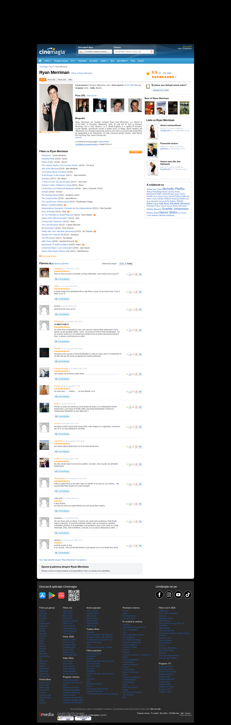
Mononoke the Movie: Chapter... (99, 647)
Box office (164, 713)
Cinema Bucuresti (70, 680)
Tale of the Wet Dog (50, 169)
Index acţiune (68, 666)
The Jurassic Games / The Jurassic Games (60, 165)
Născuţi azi (91, 626)
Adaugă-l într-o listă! (160, 90)
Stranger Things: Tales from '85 (99, 637)
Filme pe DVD (69, 626)
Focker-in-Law (165, 638)
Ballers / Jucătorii (49, 205)
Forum (141, 61)
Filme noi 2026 (69, 640)
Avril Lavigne (92, 611)
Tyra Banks (182, 213)
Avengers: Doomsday (168, 648)
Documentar (44, 623)
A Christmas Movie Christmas (54, 172)
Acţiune (42, 611)
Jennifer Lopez (92, 613)
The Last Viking (93, 666)
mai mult (78, 137)
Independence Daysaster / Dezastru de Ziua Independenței (67, 208)
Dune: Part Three (166, 650)
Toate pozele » (92, 96)
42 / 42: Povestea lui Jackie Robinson (58, 215)
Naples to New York (94, 691)
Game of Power (165, 640)
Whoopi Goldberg (166, 215)
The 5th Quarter (48, 238)
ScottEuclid (165, 131)
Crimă (41, 621)
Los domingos (129, 670)
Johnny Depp (92, 618)
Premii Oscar (44, 682)
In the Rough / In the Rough (54, 175)
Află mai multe (155, 709)
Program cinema (61, 61)
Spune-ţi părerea (61, 264)
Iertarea (126, 650)
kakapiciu (58, 269)
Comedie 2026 (69, 645)
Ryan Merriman (54, 72)
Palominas (46, 155)
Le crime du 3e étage (132, 640)
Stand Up (43, 661)
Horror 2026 (68, 650)
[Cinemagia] (40, 61)
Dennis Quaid (153, 213)
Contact (75, 715)
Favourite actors (169, 143)
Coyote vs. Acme (130, 647)
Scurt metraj (44, 656)
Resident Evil (128, 662)
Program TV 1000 (166, 687)
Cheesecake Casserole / (52, 221)
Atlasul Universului (131, 672)
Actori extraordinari (170, 125)
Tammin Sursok (166, 206)
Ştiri (112, 61)
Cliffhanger (163, 611)
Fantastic (43, 633)
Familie (42, 631)
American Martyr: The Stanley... (99, 635)
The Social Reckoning (132, 692)
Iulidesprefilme (103, 142)
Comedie (43, 618)
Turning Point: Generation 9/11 (99, 640)
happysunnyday (61, 368)
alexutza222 (59, 478)
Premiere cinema (70, 621)
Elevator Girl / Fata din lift (52, 235)
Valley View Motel (94, 642)
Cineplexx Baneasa (71, 693)
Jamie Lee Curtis (154, 189)
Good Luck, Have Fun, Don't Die (100, 661)
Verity (125, 685)
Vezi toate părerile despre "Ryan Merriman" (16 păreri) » (63, 560)
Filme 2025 (67, 618)
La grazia (90, 679)
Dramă (42, 628)
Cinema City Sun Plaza (73, 698)
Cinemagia (43, 67)
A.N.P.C (104, 715)
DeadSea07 (165, 169)
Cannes (42, 693)
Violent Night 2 (165, 643)
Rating (129, 263)
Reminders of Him (94, 684)
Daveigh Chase (153, 206)
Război (42, 651)
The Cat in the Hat (166, 631)
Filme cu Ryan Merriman (81, 73)
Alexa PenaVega (154, 192)
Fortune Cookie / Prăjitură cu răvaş (56, 185)
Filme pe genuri (47, 607)
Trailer (65, 205)
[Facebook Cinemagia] (159, 595)
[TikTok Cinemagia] (188, 595)
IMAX (65, 685)
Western (42, 666)
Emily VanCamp (180, 206)
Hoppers (90, 659)
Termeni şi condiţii (64, 715)
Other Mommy (165, 621)
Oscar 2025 (44, 687)
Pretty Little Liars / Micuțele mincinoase (58, 231)
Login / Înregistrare (184, 48)
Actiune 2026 (68, 642)
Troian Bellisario (153, 215)
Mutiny (125, 611)
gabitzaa (164, 149)
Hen (124, 697)
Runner (126, 667)
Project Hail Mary (93, 654)
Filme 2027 (67, 613)
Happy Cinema (69, 695)
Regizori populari (70, 674)
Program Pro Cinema (168, 672)
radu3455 (58, 441)
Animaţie (43, 613)
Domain (45, 192)
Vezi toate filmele (49, 256)
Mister (41, 643)
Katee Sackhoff (163, 194)
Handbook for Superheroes (134, 627)
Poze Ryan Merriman (51, 132)
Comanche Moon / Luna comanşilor (57, 248)
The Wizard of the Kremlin (97, 689)
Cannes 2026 (45, 695)
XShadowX (59, 321)
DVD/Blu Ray (174, 713)
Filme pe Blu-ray (70, 628)
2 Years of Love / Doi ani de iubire (56, 182)
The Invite (90, 669)
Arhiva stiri (43, 674)
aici (89, 571)
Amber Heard (92, 621)
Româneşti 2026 (70, 655)
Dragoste (43, 626)
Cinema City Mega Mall (73, 700)
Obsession (91, 656)
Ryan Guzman (168, 192)
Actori (51, 67)
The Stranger (128, 695)
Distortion (46, 178)
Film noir (43, 636)
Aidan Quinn (174, 194)
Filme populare (93, 650)
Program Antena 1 (166, 669)
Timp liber (82, 61)
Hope (125, 675)
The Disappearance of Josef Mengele (102, 694)
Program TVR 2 (165, 692)
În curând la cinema (132, 621)
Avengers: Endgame (131, 677)
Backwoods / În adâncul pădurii (55, 245)
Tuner (88, 676)
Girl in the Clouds (130, 687)
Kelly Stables (170, 201)
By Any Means (129, 637)
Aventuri (42, 616)
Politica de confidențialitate (89, 715)
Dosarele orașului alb (132, 642)
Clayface (162, 616)
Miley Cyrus (91, 616)
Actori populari (69, 671)
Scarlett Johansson (175, 208)
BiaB (56, 404)
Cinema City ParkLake (72, 703)
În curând (94, 61)
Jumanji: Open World (168, 658)
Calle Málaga (128, 682)
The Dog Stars (129, 618)
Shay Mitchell (169, 196)
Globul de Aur (45, 698)
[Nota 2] (154, 77)
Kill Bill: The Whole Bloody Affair (100, 674)
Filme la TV (67, 623)
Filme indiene (68, 633)
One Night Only (129, 616)
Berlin (41, 700)
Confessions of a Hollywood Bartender (58, 188)
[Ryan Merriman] (56, 130)
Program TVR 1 (165, 689)
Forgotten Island (166, 618)
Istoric (41, 641)
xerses (57, 423)
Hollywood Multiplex (71, 690)
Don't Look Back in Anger (133, 635)
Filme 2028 (67, 611)
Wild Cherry (47, 241)
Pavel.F (57, 386)
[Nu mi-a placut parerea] (136, 274)
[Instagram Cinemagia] (169, 595)
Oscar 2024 (44, 690)
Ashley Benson (154, 209)
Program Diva (164, 682)
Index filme (68, 658)
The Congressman (50, 198)
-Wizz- (57, 286)
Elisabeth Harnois (158, 201)
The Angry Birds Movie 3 (169, 655)
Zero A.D (162, 645)
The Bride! (90, 671)
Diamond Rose (48, 159)
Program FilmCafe (166, 679)
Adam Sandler (92, 623)
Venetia (42, 703)
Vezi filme (134, 152)
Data (122, 263)
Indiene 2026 (68, 652)
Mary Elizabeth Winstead (177, 203)
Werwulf (162, 653)
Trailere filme (92, 629)
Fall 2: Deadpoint (130, 630)
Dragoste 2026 (69, 647)
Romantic (43, 654)
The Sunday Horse (50, 195)
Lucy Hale (158, 203)
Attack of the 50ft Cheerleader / (55, 218)
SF (40, 659)
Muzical (42, 649)
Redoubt (126, 652)
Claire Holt (180, 196)
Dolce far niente (93, 664)
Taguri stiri (43, 671)
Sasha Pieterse (164, 198)
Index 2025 (67, 664)
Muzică (42, 646)
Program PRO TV (166, 667)
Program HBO (165, 684)
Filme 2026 (67, 616)
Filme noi (67, 607)
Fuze (88, 681)
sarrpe (57, 459)
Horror (42, 638)
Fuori (125, 613)
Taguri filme (44, 669)
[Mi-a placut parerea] (130, 274)
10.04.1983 (129, 85)
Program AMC (165, 677)
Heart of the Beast (130, 665)
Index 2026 (67, 661)
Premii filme (45, 679)
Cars (125, 632)
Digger (125, 690)
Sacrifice (126, 625)
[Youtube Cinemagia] (178, 595)
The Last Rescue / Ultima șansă (55, 202)
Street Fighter (164, 628)
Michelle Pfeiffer (173, 189)
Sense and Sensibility (168, 613)
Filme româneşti (70, 631)
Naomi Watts (168, 212)
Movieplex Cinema (71, 687)
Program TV (44, 676)
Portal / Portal (48, 162)
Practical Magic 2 (130, 645)
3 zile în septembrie (131, 660)
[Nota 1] (153, 77)
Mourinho (90, 632)
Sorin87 (57, 349)
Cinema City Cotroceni (72, 682)
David (88, 686)
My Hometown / (48, 228)
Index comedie (69, 669)
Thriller (42, 664)
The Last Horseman (50, 225)
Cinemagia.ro (52, 51)
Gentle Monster (129, 680)
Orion (88, 645)
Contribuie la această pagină (86, 144)
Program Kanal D (166, 674)
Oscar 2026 (44, 685)
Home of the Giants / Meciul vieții (55, 251)
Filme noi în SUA (167, 607)
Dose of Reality (48, 211)
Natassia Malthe (179, 199)
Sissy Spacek (158, 196)
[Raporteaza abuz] (140, 274)
